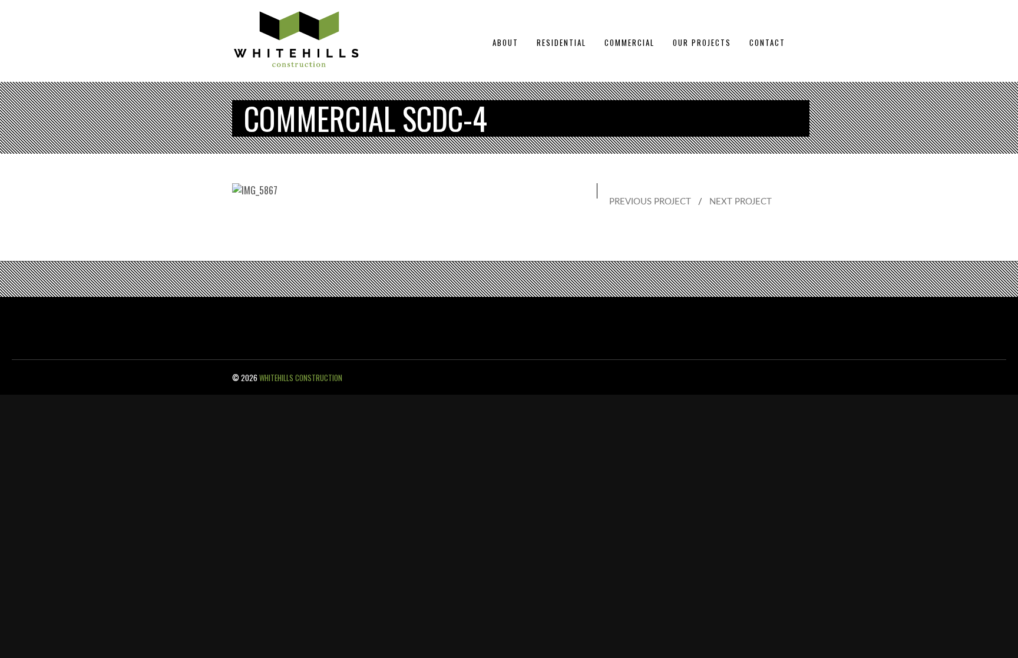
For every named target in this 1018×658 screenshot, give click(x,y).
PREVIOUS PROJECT (650, 201)
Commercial (629, 42)
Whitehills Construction (300, 377)
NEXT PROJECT (740, 201)
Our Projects (702, 42)
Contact (767, 42)
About (505, 42)
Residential (561, 42)
